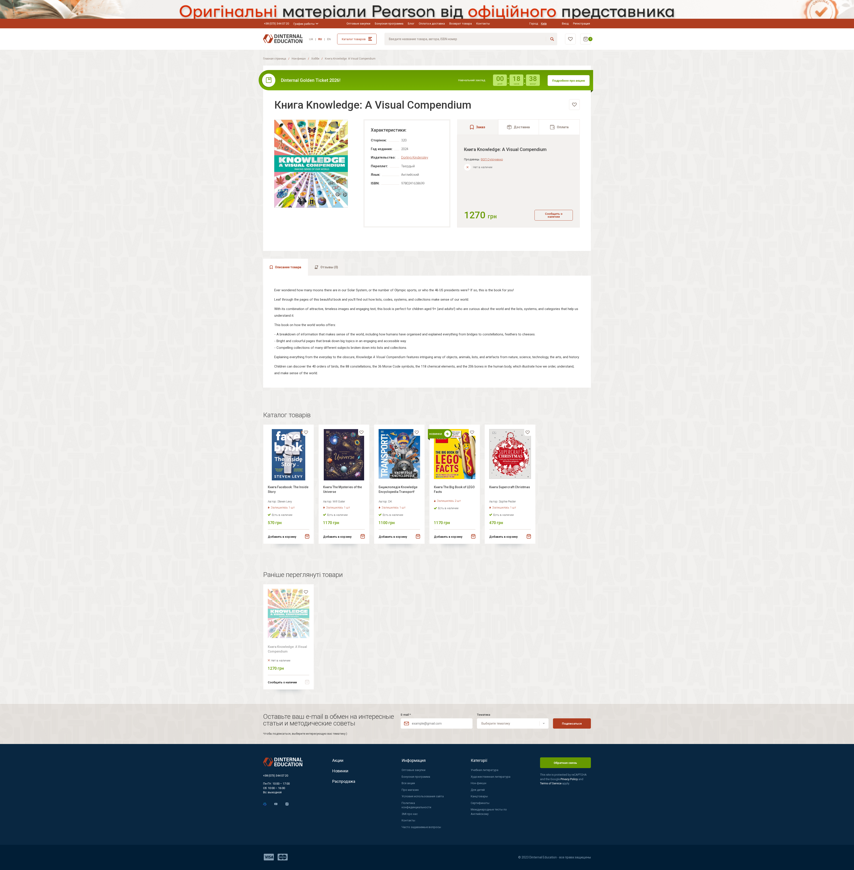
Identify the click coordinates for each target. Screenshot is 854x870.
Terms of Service (551, 783)
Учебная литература (484, 770)
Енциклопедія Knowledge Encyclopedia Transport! (398, 489)
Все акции (408, 783)
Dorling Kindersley (414, 157)
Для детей (478, 789)
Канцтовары (479, 796)
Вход (565, 23)
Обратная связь (565, 763)
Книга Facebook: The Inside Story (288, 489)
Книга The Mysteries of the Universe (342, 489)
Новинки (340, 771)
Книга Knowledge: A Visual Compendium (287, 649)
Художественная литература (490, 776)
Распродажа (343, 781)
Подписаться (572, 723)
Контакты (483, 23)
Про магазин (410, 789)
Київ (544, 23)
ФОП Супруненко (492, 159)
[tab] (518, 127)
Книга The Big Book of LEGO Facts (454, 489)
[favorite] (574, 104)
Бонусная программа (389, 23)
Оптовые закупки (358, 23)
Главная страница (274, 58)
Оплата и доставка (432, 23)
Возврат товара (460, 23)
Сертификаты (480, 803)
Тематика (483, 714)
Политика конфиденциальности (416, 805)
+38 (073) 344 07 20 (276, 23)
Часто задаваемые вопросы (421, 827)
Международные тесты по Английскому (489, 812)
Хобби (315, 58)
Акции (337, 760)
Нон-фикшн (299, 58)
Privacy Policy (569, 779)
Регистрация (581, 23)
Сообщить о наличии (553, 215)
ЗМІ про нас (410, 814)
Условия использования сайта (423, 796)
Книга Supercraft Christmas (509, 487)
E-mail (406, 714)
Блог (411, 23)
